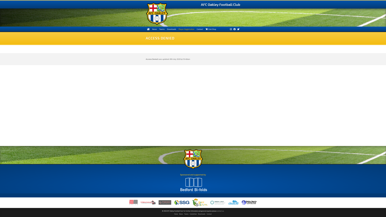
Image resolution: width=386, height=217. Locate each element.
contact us (220, 211)
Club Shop (212, 29)
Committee (193, 214)
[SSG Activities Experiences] (181, 204)
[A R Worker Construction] (148, 205)
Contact (200, 29)
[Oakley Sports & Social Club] (249, 204)
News (154, 29)
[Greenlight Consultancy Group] (217, 205)
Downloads (171, 29)
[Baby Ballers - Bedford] (199, 206)
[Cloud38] (233, 204)
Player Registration (186, 29)
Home (176, 214)
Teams (162, 29)
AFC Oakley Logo (157, 14)
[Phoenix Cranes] (165, 204)
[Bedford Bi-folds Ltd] (194, 185)
